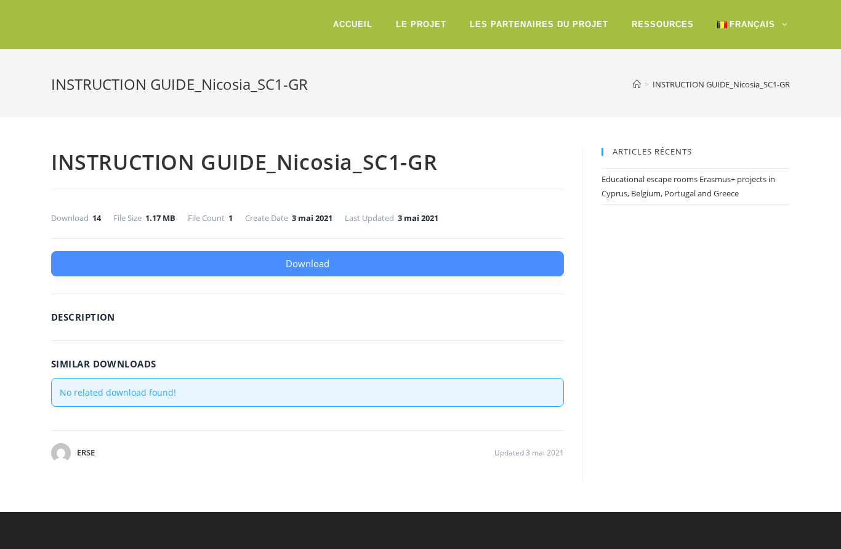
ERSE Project (93, 24)
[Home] (637, 84)
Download (307, 263)
